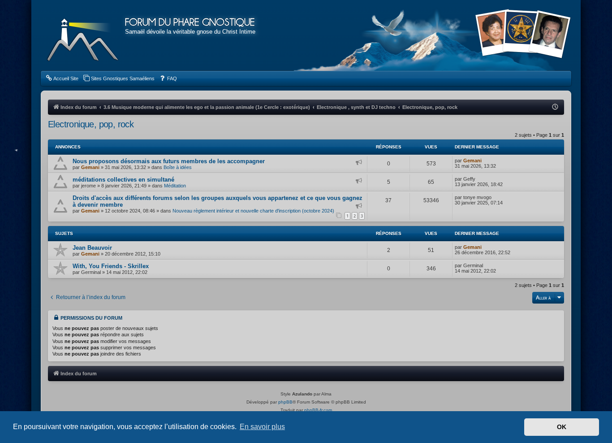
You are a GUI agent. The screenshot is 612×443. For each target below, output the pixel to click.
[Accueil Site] (522, 35)
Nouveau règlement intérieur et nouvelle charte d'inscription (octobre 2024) (253, 210)
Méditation (175, 185)
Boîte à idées (178, 167)
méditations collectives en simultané (123, 179)
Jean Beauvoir (92, 247)
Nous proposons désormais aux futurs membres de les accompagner (169, 161)
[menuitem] (61, 78)
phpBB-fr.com (318, 410)
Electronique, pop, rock (91, 124)
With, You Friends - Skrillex (111, 266)
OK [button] (561, 426)
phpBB (285, 402)
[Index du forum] (83, 36)
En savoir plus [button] (262, 426)
